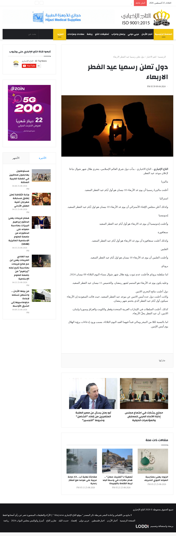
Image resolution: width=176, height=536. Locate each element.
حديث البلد (64, 520)
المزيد (60, 34)
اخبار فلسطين (98, 520)
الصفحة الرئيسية (163, 34)
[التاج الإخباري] (146, 17)
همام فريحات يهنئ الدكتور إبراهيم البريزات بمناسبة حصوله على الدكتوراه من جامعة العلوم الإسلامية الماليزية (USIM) (18, 231)
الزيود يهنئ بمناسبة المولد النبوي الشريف (156, 478)
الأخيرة (42, 158)
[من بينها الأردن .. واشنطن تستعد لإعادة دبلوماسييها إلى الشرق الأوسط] (41, 295)
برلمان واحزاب (118, 34)
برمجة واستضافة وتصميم (161, 526)
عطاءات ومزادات (75, 34)
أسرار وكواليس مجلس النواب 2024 (27, 520)
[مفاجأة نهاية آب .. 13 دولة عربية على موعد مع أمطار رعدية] (82, 461)
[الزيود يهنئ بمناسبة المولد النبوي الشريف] (153, 461)
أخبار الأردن (146, 34)
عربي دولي (133, 34)
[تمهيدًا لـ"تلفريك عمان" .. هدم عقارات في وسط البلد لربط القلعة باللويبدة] (117, 461)
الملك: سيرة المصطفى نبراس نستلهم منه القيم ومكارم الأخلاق (103, 3)
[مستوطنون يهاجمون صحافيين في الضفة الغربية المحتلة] (41, 175)
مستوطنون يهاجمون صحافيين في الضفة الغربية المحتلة (19, 177)
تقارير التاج (51, 520)
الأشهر (15, 158)
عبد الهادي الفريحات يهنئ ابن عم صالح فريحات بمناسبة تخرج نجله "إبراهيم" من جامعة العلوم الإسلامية (19, 267)
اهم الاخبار (151, 56)
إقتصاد (74, 520)
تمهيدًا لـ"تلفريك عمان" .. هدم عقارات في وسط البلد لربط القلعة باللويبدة (118, 480)
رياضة (90, 34)
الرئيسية (162, 56)
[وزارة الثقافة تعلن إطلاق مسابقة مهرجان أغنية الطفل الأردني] (41, 199)
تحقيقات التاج (102, 34)
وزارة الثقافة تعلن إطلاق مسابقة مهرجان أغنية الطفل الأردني (19, 200)
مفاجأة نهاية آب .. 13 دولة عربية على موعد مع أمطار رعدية (82, 480)
